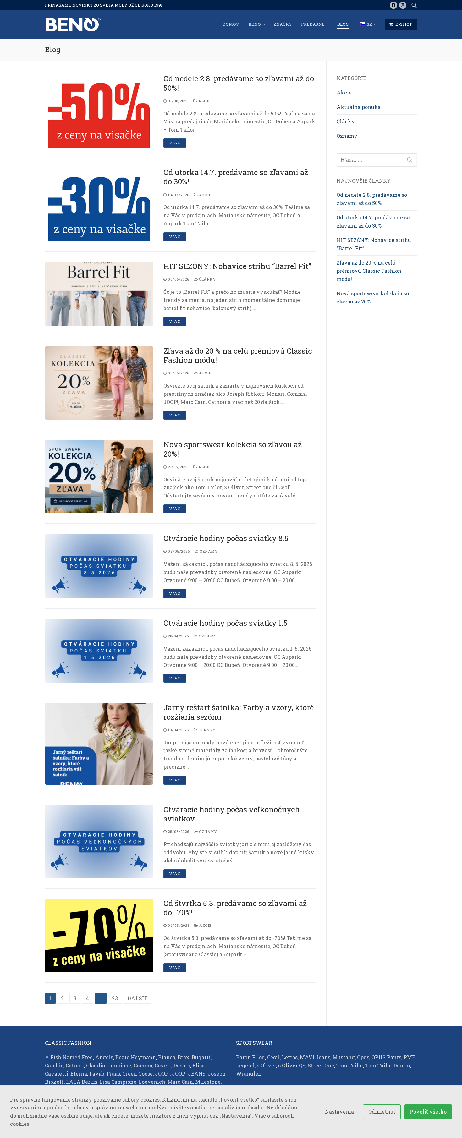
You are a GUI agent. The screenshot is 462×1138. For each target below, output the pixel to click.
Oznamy (208, 551)
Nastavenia (339, 1111)
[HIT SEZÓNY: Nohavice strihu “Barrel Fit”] (99, 294)
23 (115, 998)
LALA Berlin (81, 1081)
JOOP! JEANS (189, 1073)
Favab (96, 1073)
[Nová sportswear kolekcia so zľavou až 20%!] (99, 476)
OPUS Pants (386, 1057)
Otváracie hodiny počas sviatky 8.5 (226, 538)
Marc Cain (180, 1081)
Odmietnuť (381, 1111)
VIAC (174, 143)
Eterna (78, 1073)
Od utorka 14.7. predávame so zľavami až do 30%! (235, 177)
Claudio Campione (108, 1065)
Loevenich (152, 1081)
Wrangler (248, 1073)
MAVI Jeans (315, 1057)
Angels (104, 1057)
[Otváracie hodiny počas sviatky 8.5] (99, 566)
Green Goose (137, 1073)
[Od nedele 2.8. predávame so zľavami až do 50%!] (99, 111)
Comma (143, 1065)
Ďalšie (138, 998)
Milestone (208, 1081)
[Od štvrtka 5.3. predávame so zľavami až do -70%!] (99, 935)
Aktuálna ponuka (359, 107)
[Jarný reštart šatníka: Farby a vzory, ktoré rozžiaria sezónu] (99, 744)
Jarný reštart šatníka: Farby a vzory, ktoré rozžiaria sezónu (238, 712)
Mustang (344, 1057)
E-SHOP (403, 24)
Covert (163, 1065)
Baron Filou (250, 1057)
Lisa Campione (118, 1081)
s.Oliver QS (291, 1065)
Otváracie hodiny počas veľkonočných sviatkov (231, 814)
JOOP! (162, 1073)
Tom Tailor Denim (387, 1065)
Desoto (181, 1065)
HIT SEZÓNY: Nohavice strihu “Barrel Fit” (237, 266)
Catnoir (75, 1065)
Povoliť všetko (428, 1111)
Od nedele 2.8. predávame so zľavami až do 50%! (238, 83)
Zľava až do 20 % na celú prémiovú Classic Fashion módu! (237, 355)
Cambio (54, 1065)
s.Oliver (266, 1065)
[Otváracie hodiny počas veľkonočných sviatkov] (99, 841)
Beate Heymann (135, 1057)
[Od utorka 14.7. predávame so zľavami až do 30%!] (99, 204)
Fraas (113, 1073)
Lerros (290, 1057)
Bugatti (201, 1057)
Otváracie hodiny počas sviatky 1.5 (225, 623)
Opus (363, 1057)
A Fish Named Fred (69, 1057)
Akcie (204, 101)
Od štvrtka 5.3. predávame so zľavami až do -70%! (235, 908)
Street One (321, 1065)
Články (207, 279)
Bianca (166, 1057)
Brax (184, 1057)
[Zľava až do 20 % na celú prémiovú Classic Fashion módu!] (99, 383)
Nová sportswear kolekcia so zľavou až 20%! (232, 449)
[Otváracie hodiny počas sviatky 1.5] (99, 651)
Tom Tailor (349, 1065)
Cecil (273, 1057)
